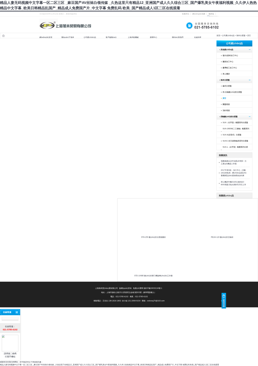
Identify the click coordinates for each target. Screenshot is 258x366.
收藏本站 (185, 14)
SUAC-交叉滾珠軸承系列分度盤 (235, 141)
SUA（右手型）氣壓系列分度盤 (235, 123)
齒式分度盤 (227, 86)
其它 (249, 35)
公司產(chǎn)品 (228, 35)
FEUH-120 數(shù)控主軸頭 (222, 237)
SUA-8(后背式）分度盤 (232, 135)
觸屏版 (211, 14)
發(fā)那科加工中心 (230, 55)
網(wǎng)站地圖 (198, 14)
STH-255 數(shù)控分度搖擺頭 (153, 237)
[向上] (223, 301)
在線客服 (7, 312)
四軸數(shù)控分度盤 (228, 117)
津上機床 (226, 74)
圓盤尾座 (226, 104)
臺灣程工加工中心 (230, 68)
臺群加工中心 (228, 62)
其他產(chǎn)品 (226, 50)
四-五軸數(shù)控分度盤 (232, 92)
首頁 (218, 35)
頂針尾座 (226, 110)
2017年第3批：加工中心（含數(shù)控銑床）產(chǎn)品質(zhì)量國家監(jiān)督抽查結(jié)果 (233, 173)
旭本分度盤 (240, 35)
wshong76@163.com (156, 301)
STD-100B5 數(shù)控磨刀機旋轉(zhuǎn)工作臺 (153, 276)
